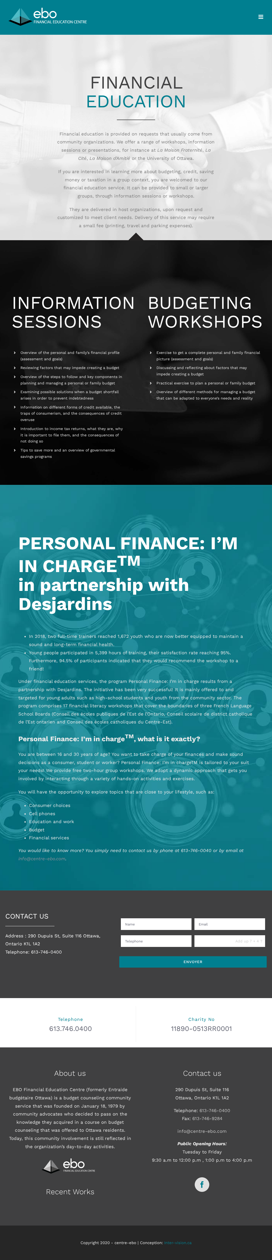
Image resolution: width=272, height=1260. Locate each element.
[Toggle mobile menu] (261, 17)
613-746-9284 (207, 1118)
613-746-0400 (214, 1110)
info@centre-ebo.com (41, 858)
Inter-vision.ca (178, 1242)
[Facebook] (202, 1184)
